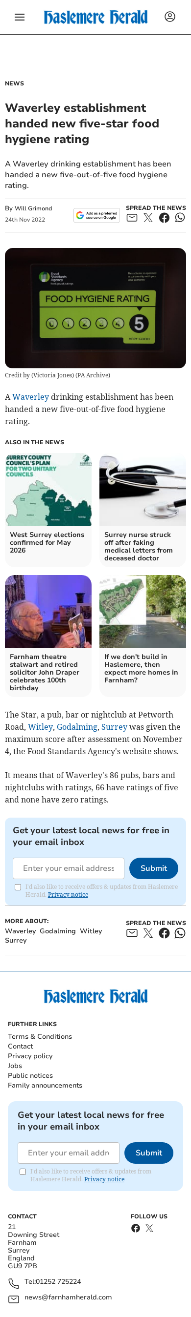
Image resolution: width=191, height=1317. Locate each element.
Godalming (77, 727)
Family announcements (45, 1085)
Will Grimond (33, 208)
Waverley (30, 397)
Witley (40, 727)
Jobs (15, 1065)
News (14, 83)
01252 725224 (58, 1282)
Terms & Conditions (40, 1036)
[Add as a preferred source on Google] (96, 215)
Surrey (114, 727)
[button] (19, 17)
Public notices (30, 1075)
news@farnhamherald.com (68, 1298)
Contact (20, 1046)
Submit (154, 868)
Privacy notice (68, 894)
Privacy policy (30, 1056)
